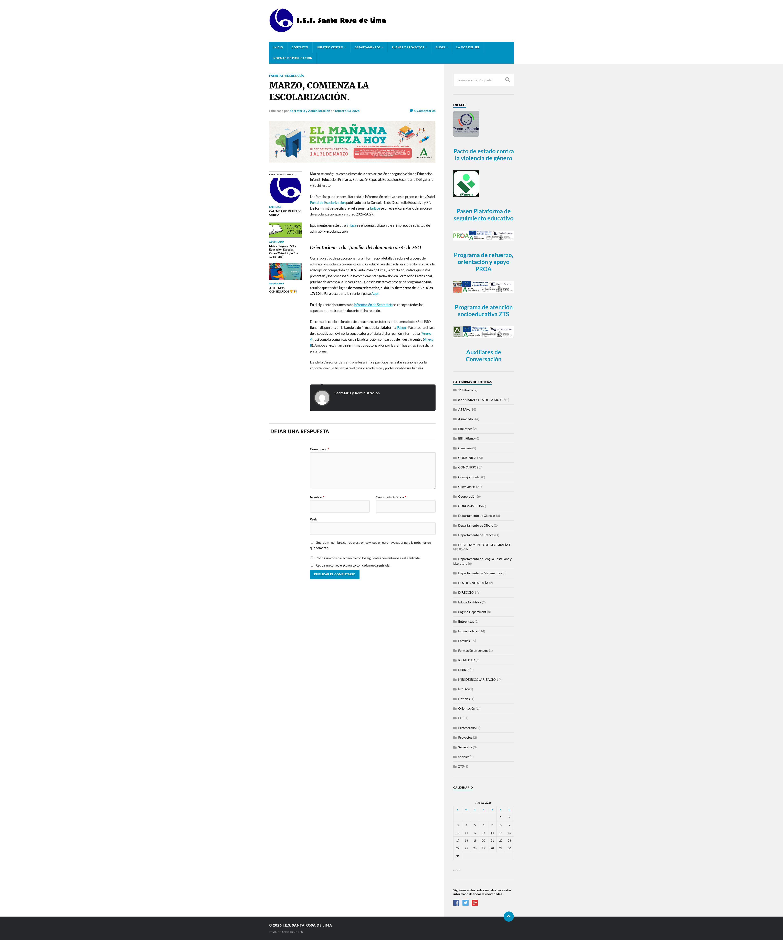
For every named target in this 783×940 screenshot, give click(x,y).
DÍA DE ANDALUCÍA (473, 583)
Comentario (319, 449)
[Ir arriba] (509, 916)
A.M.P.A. (464, 409)
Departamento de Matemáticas (480, 573)
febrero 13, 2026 (347, 111)
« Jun (457, 870)
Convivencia (467, 486)
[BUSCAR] (508, 80)
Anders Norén (292, 931)
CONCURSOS (468, 467)
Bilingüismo (466, 438)
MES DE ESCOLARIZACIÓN (478, 679)
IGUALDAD (466, 660)
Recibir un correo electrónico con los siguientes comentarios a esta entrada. (368, 558)
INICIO (278, 47)
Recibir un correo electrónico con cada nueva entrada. (353, 565)
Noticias (464, 699)
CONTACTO (300, 47)
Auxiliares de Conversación (483, 356)
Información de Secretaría (373, 305)
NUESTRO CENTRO (330, 47)
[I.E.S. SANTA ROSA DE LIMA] (329, 31)
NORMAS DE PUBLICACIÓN (292, 58)
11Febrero (465, 390)
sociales (463, 757)
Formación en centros (473, 650)
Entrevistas (466, 621)
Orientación (466, 708)
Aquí (374, 293)
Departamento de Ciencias (476, 515)
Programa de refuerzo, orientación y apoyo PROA (483, 261)
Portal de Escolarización (328, 202)
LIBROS (463, 670)
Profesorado (467, 728)
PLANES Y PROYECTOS (408, 47)
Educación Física (469, 602)
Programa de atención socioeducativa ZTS (484, 311)
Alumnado (465, 419)
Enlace (351, 225)
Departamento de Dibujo (475, 525)
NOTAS (463, 689)
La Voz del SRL (468, 47)
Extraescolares (468, 631)
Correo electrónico (391, 497)
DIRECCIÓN (467, 592)
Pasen (401, 327)
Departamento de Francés (476, 535)
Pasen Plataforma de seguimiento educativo (483, 215)
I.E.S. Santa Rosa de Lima (307, 925)
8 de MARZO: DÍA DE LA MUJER (481, 400)
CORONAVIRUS (470, 506)
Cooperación (467, 496)
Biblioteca (465, 429)
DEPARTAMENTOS (367, 47)
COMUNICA (467, 458)
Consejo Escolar (469, 477)
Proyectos (465, 737)
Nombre (317, 497)
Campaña (465, 448)
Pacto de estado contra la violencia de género (483, 155)
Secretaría (294, 75)
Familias (276, 75)
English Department (472, 612)
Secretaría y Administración (310, 111)
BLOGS (440, 47)
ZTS (461, 766)
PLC (461, 718)
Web (313, 519)
